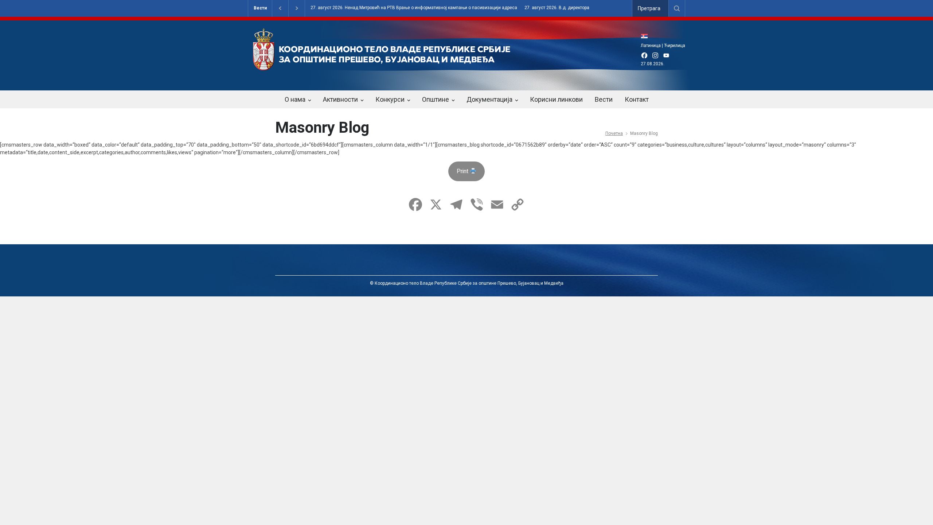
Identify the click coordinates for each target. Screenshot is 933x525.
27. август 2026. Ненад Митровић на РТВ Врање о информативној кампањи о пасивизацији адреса (414, 7)
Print (463, 171)
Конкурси (390, 99)
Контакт (637, 99)
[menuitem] (646, 35)
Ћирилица (674, 45)
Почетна (614, 133)
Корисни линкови (556, 99)
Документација (489, 99)
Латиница (651, 45)
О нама (295, 99)
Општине (435, 99)
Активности (340, 99)
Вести (260, 8)
